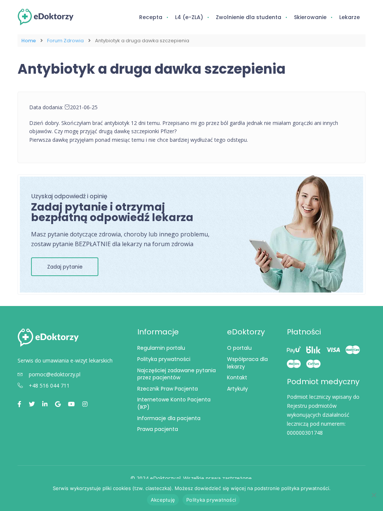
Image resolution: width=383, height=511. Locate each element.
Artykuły (237, 388)
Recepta (150, 17)
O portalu (239, 348)
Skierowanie (310, 17)
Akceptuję (163, 500)
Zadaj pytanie (65, 266)
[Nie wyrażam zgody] (373, 495)
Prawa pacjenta (157, 429)
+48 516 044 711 (49, 385)
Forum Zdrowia (65, 40)
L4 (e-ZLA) (189, 17)
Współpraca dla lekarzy (247, 362)
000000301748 (305, 432)
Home (28, 40)
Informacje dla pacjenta (168, 418)
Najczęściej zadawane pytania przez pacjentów (176, 374)
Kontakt (237, 377)
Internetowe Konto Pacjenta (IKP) (174, 403)
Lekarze (349, 17)
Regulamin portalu (161, 348)
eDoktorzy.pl (165, 478)
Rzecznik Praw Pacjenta (167, 388)
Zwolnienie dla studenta (248, 17)
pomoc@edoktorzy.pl (54, 374)
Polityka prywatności (163, 359)
